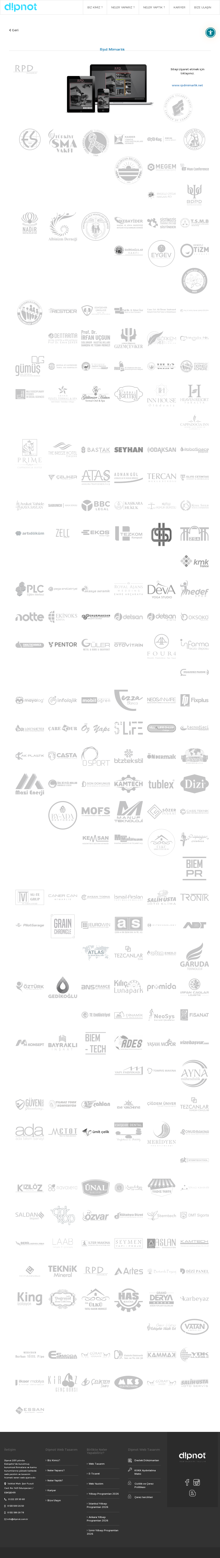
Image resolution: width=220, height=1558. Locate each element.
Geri (14, 30)
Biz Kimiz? (53, 1460)
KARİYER (179, 7)
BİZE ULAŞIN (202, 7)
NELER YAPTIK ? (154, 7)
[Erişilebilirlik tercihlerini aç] (210, 32)
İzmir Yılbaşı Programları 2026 (102, 1532)
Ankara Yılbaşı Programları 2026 (97, 1519)
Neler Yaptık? (55, 1480)
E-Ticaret (94, 1473)
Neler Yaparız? (56, 1470)
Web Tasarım (97, 1463)
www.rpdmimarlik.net (187, 85)
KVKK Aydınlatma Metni (145, 1472)
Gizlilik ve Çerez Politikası (144, 1485)
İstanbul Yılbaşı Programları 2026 (97, 1505)
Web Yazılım (96, 1483)
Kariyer (51, 1490)
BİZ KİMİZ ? (94, 7)
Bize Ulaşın (54, 1500)
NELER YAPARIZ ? (122, 7)
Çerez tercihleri (143, 1497)
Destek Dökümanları (146, 1460)
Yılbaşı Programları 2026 (104, 1493)
